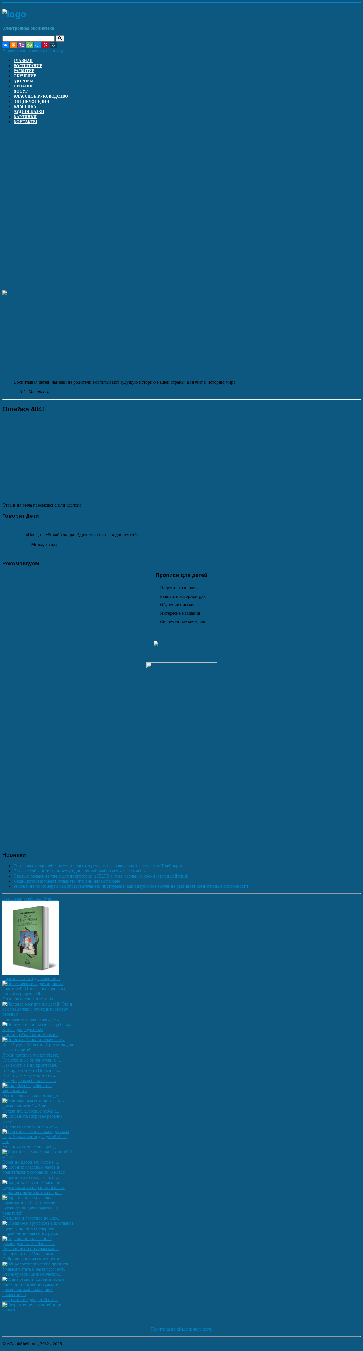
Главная (23, 61)
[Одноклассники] (13, 45)
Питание (24, 86)
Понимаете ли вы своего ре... (30, 1019)
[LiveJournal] (53, 45)
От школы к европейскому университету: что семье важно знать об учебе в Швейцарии (98, 865)
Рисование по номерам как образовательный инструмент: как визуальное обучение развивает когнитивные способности (131, 886)
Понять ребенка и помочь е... (30, 1034)
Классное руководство (41, 96)
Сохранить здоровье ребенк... (30, 1111)
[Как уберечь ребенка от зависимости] (38, 1090)
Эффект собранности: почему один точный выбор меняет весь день (79, 870)
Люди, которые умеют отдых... (32, 1055)
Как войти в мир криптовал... (31, 1065)
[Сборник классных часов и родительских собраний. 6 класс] (38, 1187)
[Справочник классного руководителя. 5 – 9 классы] (38, 1243)
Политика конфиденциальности (182, 1329)
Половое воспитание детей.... (30, 998)
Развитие (24, 71)
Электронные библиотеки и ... (31, 1060)
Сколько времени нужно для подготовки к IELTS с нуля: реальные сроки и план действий (101, 876)
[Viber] (21, 45)
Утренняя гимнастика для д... (30, 1146)
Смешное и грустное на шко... (31, 1218)
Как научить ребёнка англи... (30, 1253)
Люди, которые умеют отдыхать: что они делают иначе (67, 881)
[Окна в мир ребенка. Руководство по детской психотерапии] (30, 973)
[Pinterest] (45, 45)
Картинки (25, 117)
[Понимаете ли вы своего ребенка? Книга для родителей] (38, 1029)
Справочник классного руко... (31, 1233)
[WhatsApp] (29, 45)
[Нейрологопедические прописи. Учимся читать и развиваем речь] (38, 1269)
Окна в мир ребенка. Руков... (30, 898)
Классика (25, 106)
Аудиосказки (29, 112)
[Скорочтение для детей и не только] (38, 1309)
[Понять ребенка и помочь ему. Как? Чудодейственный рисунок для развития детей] (38, 1049)
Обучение (25, 76)
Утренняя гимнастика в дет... (30, 1126)
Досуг (21, 91)
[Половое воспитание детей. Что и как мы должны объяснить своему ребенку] (38, 1014)
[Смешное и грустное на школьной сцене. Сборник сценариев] (38, 1228)
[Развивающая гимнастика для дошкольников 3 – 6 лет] (38, 1106)
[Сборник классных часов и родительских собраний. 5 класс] (38, 1172)
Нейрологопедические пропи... (32, 1258)
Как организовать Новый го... (31, 1070)
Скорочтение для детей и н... (30, 1299)
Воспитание (28, 66)
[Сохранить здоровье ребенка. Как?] (38, 1121)
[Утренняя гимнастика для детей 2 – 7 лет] (38, 1156)
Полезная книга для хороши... (31, 978)
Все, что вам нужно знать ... (29, 1075)
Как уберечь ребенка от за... (29, 1080)
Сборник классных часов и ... (30, 1162)
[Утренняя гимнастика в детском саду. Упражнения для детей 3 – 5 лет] (38, 1141)
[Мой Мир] (37, 45)
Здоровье (24, 81)
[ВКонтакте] (5, 45)
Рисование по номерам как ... (30, 1248)
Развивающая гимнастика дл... (31, 1095)
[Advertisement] (181, 168)
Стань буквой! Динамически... (31, 1274)
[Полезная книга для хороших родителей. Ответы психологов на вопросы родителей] (38, 993)
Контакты (25, 122)
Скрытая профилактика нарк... (32, 1192)
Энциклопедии (31, 101)
